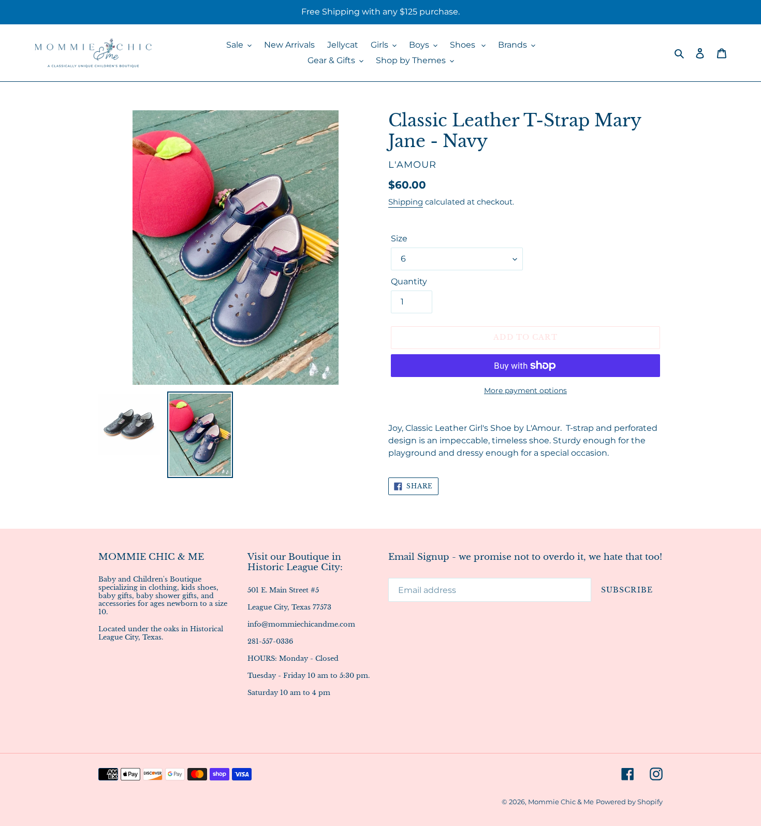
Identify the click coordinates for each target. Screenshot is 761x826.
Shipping (405, 202)
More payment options (525, 390)
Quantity (409, 281)
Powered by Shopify (629, 802)
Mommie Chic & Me (561, 802)
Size (399, 238)
